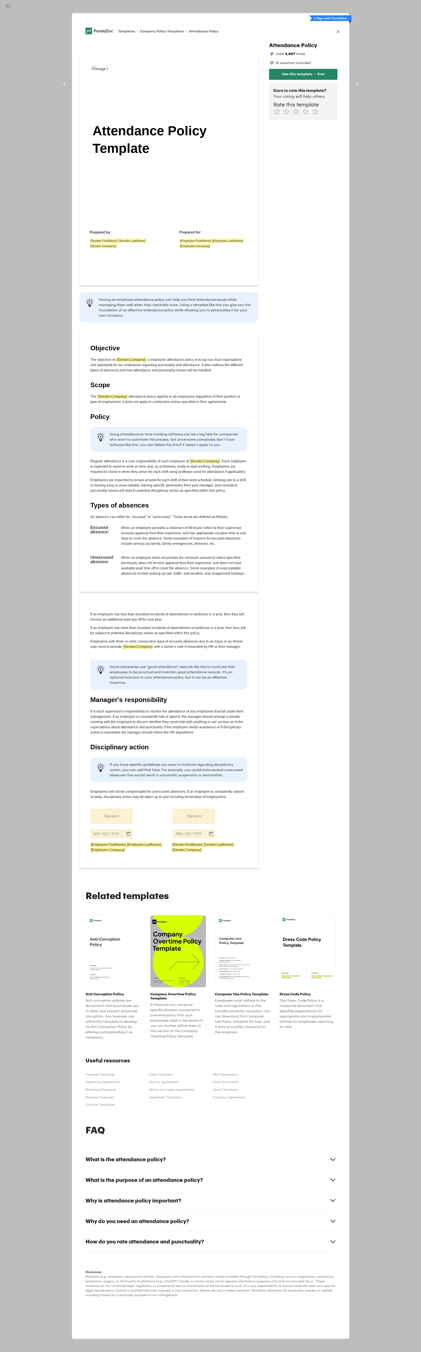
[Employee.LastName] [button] (227, 240)
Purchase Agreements (229, 1097)
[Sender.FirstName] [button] (103, 240)
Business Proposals (100, 1097)
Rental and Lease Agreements (171, 1089)
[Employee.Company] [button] (195, 246)
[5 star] (317, 111)
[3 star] (297, 111)
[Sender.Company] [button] (103, 246)
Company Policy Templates (162, 31)
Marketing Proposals (101, 1089)
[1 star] (278, 111)
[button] (111, 834)
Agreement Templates (165, 1097)
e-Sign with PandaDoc (330, 18)
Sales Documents (226, 1082)
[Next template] (357, 84)
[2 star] (288, 111)
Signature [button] (111, 816)
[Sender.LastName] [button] (132, 240)
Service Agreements (164, 1082)
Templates (126, 31)
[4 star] (307, 111)
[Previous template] (64, 84)
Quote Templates (225, 1089)
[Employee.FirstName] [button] (195, 240)
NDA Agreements (225, 1074)
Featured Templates (100, 1074)
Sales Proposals (161, 1074)
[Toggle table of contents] (7, 6)
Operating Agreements (103, 1082)
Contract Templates (100, 1104)
